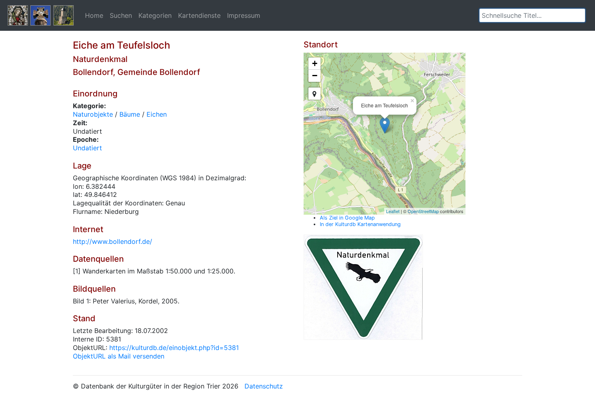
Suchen (121, 15)
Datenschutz (263, 386)
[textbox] (532, 15)
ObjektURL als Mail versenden (118, 356)
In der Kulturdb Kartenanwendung (360, 224)
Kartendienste (199, 15)
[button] (579, 15)
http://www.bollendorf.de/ (112, 241)
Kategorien (155, 15)
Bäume (129, 114)
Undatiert (87, 148)
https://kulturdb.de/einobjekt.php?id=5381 (174, 348)
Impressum (243, 15)
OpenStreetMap (423, 211)
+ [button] (314, 63)
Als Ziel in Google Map (347, 218)
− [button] (314, 75)
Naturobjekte (93, 114)
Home (94, 15)
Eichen (157, 114)
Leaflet (393, 211)
